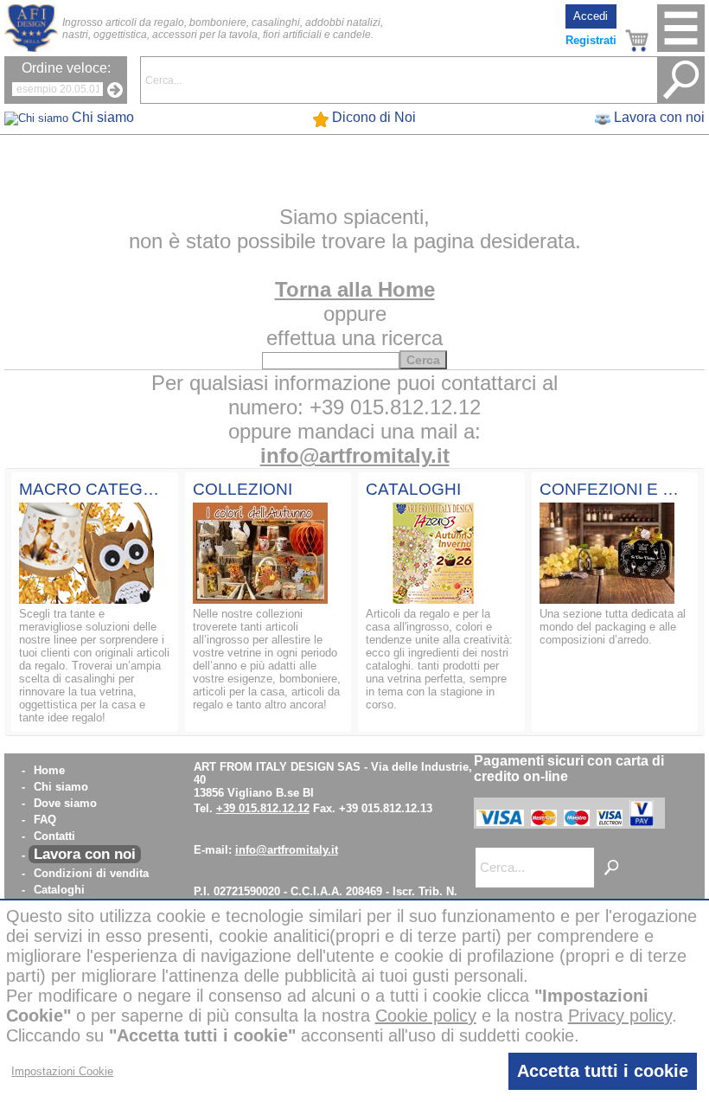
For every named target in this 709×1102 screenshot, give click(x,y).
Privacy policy (620, 1015)
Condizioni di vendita (91, 873)
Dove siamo (65, 803)
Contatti (54, 836)
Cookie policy (425, 1015)
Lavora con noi (85, 854)
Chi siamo (61, 786)
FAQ (45, 819)
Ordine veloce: (66, 68)
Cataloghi (59, 889)
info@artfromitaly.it (355, 455)
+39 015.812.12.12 (263, 808)
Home (49, 770)
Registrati (590, 40)
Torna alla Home (355, 289)
